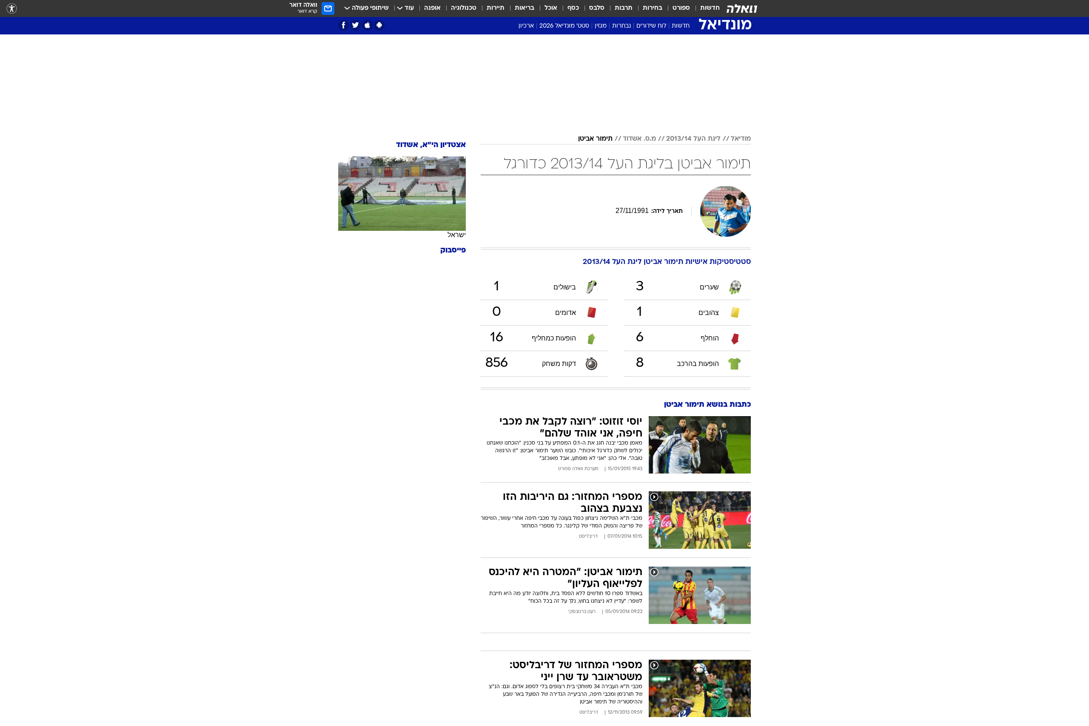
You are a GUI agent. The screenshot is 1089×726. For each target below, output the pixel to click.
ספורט (681, 8)
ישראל (457, 234)
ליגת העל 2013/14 (693, 139)
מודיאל (741, 139)
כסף (573, 8)
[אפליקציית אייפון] (367, 25)
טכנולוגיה (463, 8)
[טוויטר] (355, 25)
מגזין (601, 26)
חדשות (710, 8)
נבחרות (621, 26)
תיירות (496, 8)
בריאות (524, 8)
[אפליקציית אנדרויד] (379, 25)
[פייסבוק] (343, 25)
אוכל (550, 8)
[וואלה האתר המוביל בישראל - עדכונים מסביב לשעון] (742, 8)
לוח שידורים (651, 26)
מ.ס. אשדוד (639, 139)
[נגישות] (11, 8)
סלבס (596, 8)
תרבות (624, 8)
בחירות (652, 8)
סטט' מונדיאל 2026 (564, 26)
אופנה (432, 8)
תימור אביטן (595, 139)
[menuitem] (705, 8)
